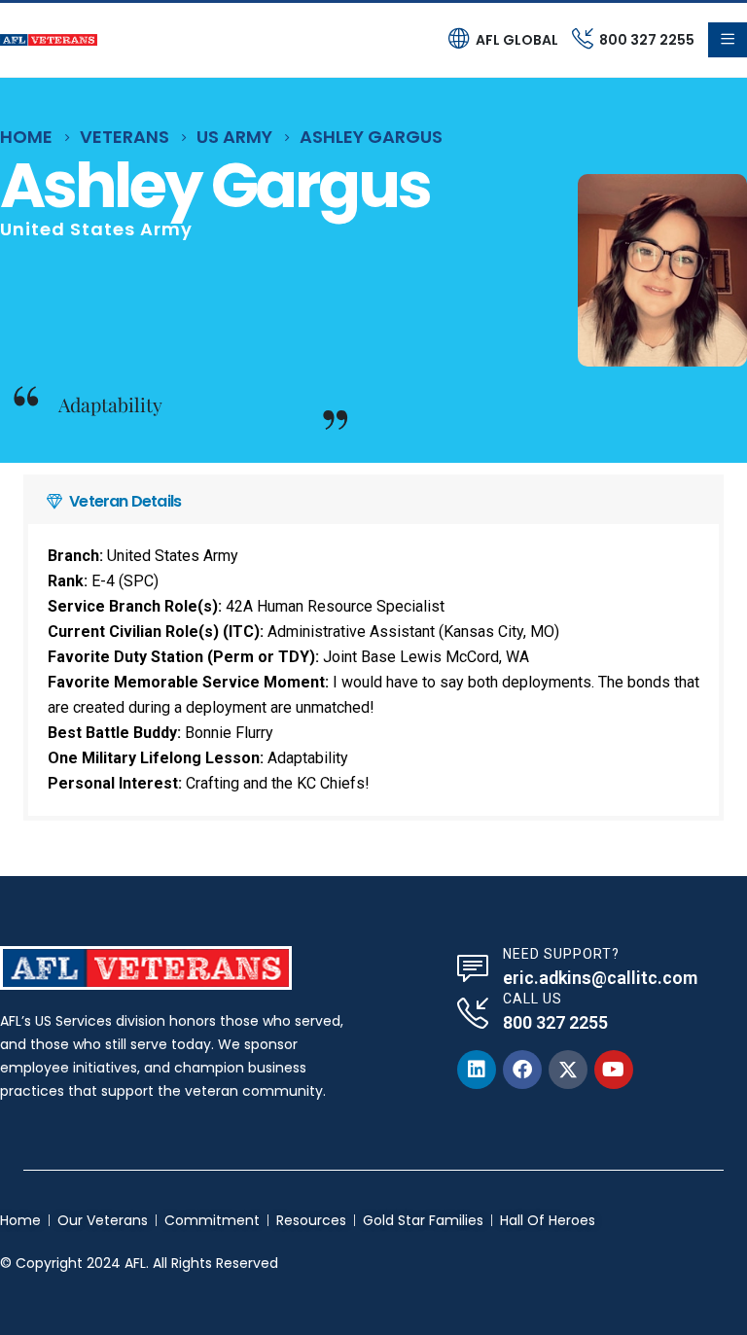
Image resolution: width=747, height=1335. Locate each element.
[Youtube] (613, 1069)
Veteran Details (125, 501)
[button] (373, 501)
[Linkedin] (476, 1069)
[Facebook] (522, 1069)
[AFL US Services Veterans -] (48, 40)
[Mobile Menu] (727, 39)
